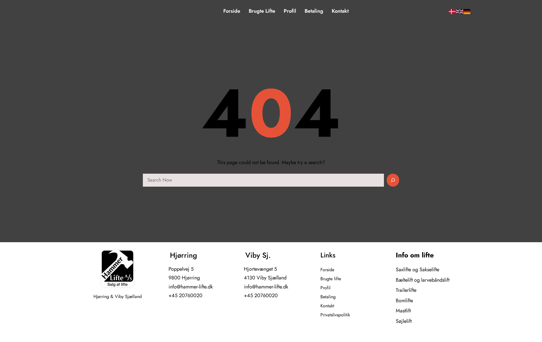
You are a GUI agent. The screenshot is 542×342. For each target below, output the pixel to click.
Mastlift (403, 310)
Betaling (328, 297)
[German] (467, 11)
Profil (325, 287)
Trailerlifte (406, 290)
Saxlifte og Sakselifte (417, 269)
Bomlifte (404, 300)
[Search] (393, 180)
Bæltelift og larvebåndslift (422, 280)
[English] (460, 11)
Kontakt (327, 306)
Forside (327, 269)
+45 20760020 (185, 295)
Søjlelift (404, 321)
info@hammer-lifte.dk (191, 286)
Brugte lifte (330, 278)
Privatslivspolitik (335, 315)
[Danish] (452, 11)
